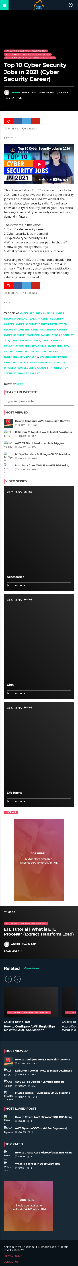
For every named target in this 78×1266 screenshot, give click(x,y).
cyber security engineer (49, 329)
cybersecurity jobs (18, 362)
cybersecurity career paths (37, 351)
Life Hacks (14, 793)
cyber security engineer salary (27, 335)
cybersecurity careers (21, 356)
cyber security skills (31, 345)
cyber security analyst (37, 313)
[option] (31, 1011)
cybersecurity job (53, 356)
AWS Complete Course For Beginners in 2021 (28, 54)
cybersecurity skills (49, 362)
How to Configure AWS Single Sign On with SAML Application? (29, 1028)
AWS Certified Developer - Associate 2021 (26, 51)
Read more (12, 951)
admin (15, 92)
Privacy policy (13, 1255)
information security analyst (26, 367)
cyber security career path (36, 324)
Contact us (11, 1261)
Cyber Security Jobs (25, 340)
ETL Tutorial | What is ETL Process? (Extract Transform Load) (39, 932)
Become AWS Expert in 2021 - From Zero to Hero (30, 58)
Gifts (10, 685)
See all (12, 812)
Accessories (15, 577)
